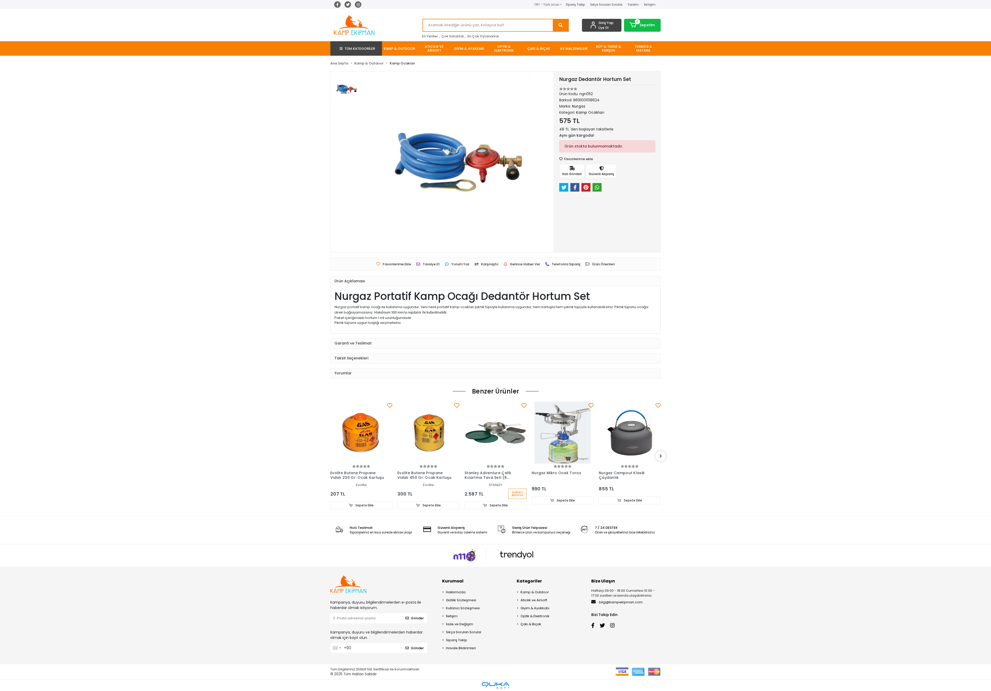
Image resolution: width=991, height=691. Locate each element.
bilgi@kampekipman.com (620, 602)
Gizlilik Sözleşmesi (461, 600)
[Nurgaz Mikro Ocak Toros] (495, 433)
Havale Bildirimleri (461, 648)
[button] (642, 25)
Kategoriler (529, 581)
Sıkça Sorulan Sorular (606, 4)
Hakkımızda (456, 592)
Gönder (417, 618)
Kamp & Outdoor (535, 592)
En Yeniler (430, 36)
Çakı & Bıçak (531, 624)
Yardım (633, 4)
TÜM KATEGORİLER (360, 48)
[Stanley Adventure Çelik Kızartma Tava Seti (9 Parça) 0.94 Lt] (428, 433)
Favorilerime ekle (578, 159)
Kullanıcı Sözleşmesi (463, 608)
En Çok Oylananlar (483, 36)
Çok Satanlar (452, 36)
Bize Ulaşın (603, 581)
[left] (330, 456)
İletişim (650, 4)
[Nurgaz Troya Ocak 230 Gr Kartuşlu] (630, 433)
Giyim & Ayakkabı (535, 608)
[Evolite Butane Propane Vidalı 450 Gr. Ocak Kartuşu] (361, 433)
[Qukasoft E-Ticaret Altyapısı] (495, 685)
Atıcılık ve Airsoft (534, 600)
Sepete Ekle (364, 505)
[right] (660, 456)
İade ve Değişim (459, 624)
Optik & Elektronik (535, 616)
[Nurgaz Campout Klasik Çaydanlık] (563, 433)
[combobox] (336, 648)
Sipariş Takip (575, 4)
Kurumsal (452, 581)
